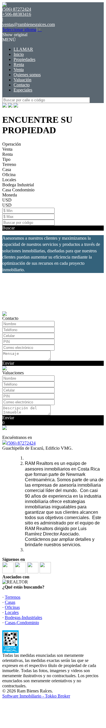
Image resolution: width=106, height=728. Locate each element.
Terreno (9, 164)
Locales (9, 179)
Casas (10, 602)
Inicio (19, 54)
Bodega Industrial (18, 184)
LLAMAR (23, 49)
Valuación (22, 79)
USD (7, 200)
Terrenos (12, 597)
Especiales (23, 90)
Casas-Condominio (22, 622)
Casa (6, 169)
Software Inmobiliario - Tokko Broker (36, 696)
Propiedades (24, 59)
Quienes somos (27, 74)
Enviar (8, 363)
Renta (19, 64)
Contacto (22, 84)
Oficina (9, 174)
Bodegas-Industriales (23, 617)
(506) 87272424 (21, 443)
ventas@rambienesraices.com (28, 24)
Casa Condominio (18, 189)
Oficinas (12, 607)
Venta (19, 69)
